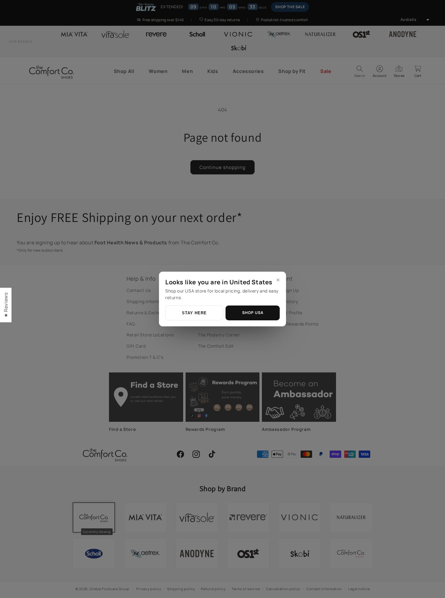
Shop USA (252, 312)
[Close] (278, 280)
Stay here (194, 313)
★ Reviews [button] (5, 304)
